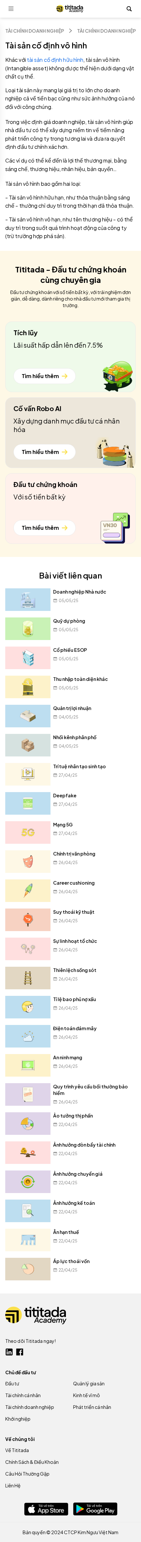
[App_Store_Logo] (46, 1509)
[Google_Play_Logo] (95, 1509)
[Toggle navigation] (11, 9)
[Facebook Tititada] (20, 1352)
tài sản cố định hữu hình (55, 59)
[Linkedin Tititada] (9, 1352)
